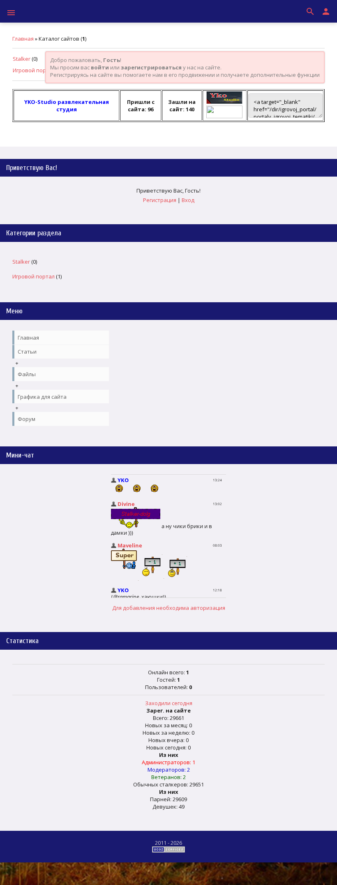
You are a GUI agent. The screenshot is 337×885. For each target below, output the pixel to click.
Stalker (21, 58)
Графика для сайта (42, 396)
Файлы (27, 374)
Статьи (27, 351)
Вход (188, 200)
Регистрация (159, 200)
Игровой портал (34, 70)
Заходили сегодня (168, 703)
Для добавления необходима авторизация (168, 607)
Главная (23, 38)
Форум (26, 419)
